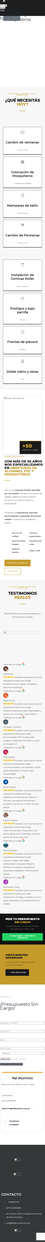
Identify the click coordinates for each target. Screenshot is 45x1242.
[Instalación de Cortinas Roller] (22, 265)
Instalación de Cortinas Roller (22, 277)
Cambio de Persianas (23, 235)
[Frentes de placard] (22, 332)
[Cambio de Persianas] (22, 225)
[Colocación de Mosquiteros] (22, 162)
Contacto (13, 571)
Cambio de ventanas (22, 142)
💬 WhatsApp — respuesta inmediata (23, 937)
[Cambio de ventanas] (22, 132)
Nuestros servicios (17, 563)
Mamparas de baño (22, 205)
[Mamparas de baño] (22, 195)
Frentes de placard (22, 342)
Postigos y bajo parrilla (22, 310)
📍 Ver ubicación (17, 972)
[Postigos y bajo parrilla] (22, 298)
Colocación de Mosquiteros (22, 174)
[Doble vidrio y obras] (22, 361)
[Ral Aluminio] (22, 1)
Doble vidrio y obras (22, 371)
